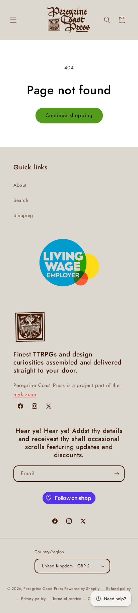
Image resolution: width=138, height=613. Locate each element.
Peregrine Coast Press (43, 588)
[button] (13, 19)
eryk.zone (24, 394)
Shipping (23, 215)
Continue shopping (69, 115)
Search (20, 200)
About (19, 185)
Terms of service (67, 598)
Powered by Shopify (82, 588)
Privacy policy (33, 598)
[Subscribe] (116, 473)
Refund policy (118, 588)
